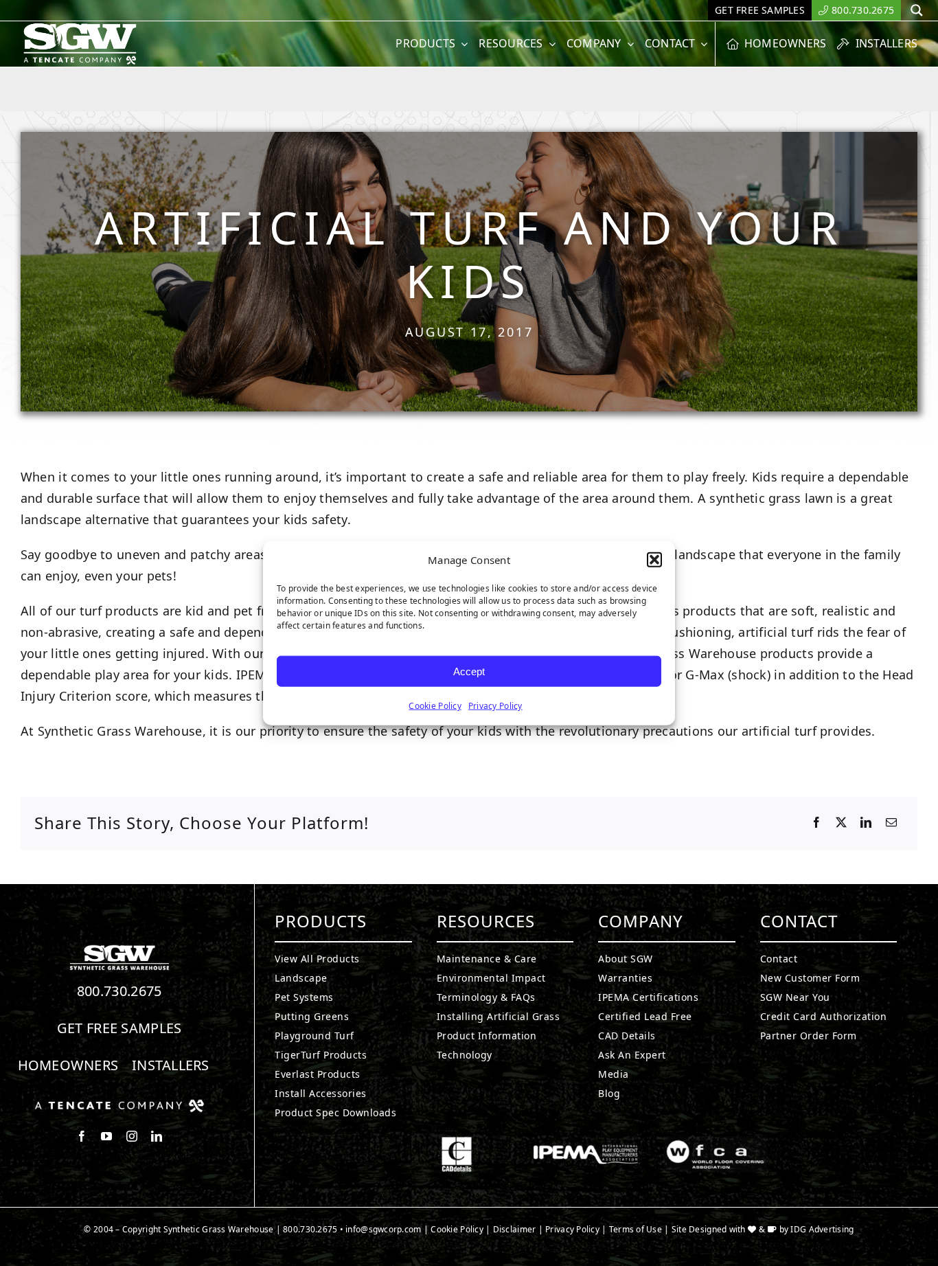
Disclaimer (514, 1229)
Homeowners (68, 1065)
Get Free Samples (119, 1028)
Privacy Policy (495, 706)
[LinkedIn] (866, 823)
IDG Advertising (822, 1229)
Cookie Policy (435, 706)
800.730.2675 (119, 991)
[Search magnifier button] (916, 10)
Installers (170, 1065)
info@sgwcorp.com (383, 1229)
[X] (841, 823)
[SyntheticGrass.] (80, 27)
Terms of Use (635, 1229)
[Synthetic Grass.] (119, 1104)
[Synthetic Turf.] (119, 948)
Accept (469, 671)
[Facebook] (816, 823)
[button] (654, 560)
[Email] (891, 823)
